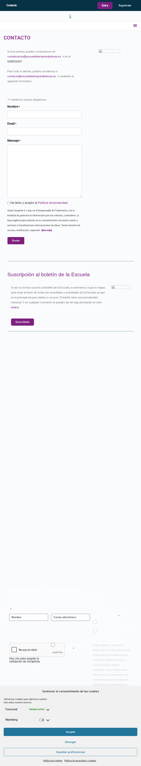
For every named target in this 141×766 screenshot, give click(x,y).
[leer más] (47, 230)
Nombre (13, 106)
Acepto (70, 732)
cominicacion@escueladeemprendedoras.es (34, 56)
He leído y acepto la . (39, 203)
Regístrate (125, 5)
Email (11, 123)
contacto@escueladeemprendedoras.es (32, 76)
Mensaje (14, 140)
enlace (15, 307)
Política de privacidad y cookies (80, 760)
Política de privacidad (53, 203)
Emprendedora (107, 621)
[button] (135, 25)
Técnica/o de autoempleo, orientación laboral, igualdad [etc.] (114, 631)
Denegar (70, 742)
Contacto (11, 5)
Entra (105, 5)
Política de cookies (52, 760)
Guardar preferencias (70, 752)
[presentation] (37, 650)
